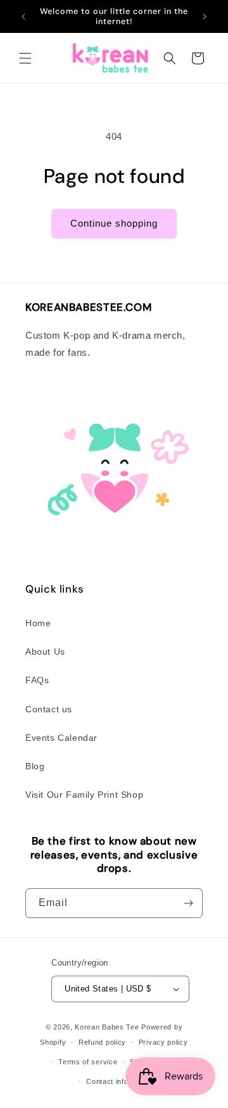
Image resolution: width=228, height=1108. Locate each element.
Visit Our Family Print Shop (84, 795)
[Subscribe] (188, 903)
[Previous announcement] (23, 16)
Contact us (48, 709)
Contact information (120, 1081)
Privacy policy (163, 1042)
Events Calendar (61, 738)
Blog (34, 766)
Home (38, 623)
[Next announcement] (204, 16)
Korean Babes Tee (107, 1027)
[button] (25, 58)
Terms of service (87, 1062)
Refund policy (102, 1042)
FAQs (37, 680)
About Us (45, 651)
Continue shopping (114, 223)
